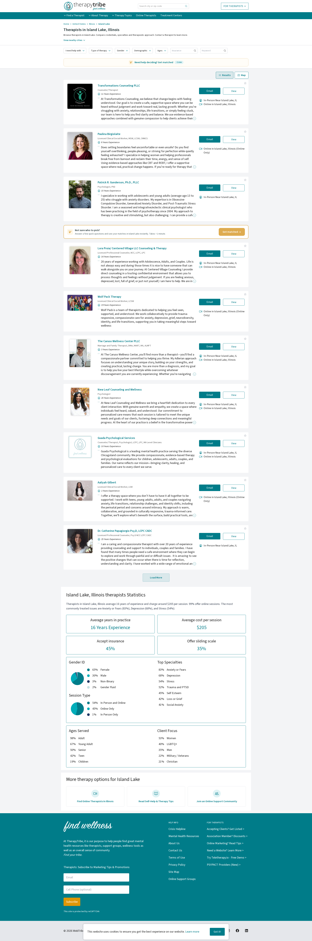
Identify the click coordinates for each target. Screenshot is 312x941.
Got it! (217, 932)
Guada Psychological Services (116, 438)
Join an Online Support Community (216, 801)
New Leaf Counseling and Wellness (120, 390)
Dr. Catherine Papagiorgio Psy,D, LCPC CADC (125, 531)
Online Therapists (146, 15)
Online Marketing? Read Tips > (225, 843)
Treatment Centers (171, 15)
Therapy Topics (123, 15)
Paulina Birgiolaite (109, 134)
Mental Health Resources (184, 836)
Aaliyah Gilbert (107, 482)
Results (226, 75)
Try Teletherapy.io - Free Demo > (226, 858)
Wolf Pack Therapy (109, 297)
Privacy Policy (177, 865)
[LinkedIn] (246, 931)
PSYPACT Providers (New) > (223, 865)
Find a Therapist (75, 15)
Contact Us (175, 850)
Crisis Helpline (177, 829)
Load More (156, 577)
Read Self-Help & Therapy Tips (156, 801)
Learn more (192, 932)
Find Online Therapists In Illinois (95, 801)
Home (66, 24)
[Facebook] (237, 931)
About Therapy (99, 15)
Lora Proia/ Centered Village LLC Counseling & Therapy (132, 248)
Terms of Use (177, 858)
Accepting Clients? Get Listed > (225, 829)
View (233, 91)
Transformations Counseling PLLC (119, 86)
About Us (174, 843)
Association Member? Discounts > (227, 836)
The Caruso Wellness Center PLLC (119, 341)
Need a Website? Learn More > (225, 850)
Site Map (174, 872)
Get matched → (232, 232)
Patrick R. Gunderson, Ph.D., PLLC (118, 182)
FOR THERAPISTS (233, 6)
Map (243, 75)
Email (210, 91)
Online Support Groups (182, 879)
